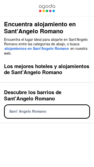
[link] (47, 8)
